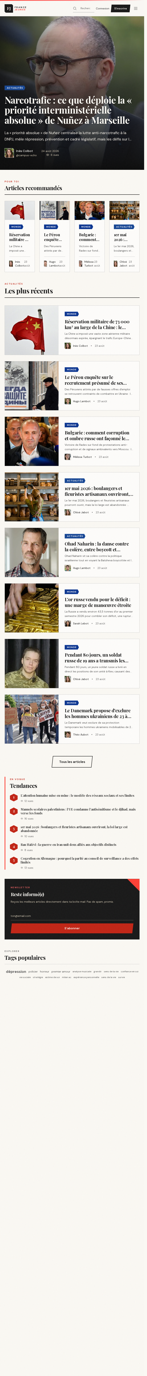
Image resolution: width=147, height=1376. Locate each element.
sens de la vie (111, 971)
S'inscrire (120, 8)
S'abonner (72, 928)
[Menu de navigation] (136, 8)
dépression (16, 971)
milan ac (66, 977)
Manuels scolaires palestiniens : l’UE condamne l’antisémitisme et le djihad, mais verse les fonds (78, 811)
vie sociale (25, 977)
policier (33, 971)
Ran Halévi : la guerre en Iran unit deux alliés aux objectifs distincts (68, 845)
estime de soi (52, 977)
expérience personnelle (86, 977)
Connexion (102, 8)
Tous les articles (72, 761)
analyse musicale (82, 971)
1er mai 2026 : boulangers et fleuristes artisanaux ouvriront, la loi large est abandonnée (74, 829)
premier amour (60, 971)
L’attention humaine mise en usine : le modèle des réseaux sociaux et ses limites (77, 795)
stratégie (38, 977)
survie (121, 977)
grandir (98, 971)
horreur (44, 971)
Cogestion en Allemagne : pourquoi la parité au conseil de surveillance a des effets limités (80, 860)
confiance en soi (129, 971)
